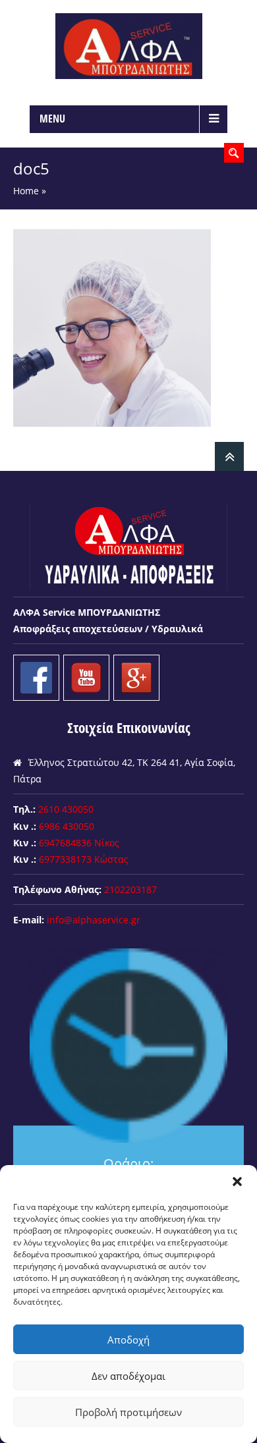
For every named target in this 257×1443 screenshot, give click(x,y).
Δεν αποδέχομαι (128, 1375)
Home (26, 190)
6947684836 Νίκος (79, 842)
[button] (237, 1181)
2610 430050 (66, 809)
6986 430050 (66, 826)
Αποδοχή (128, 1339)
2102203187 (130, 889)
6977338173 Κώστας (83, 859)
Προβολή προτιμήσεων (128, 1412)
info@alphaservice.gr (93, 919)
